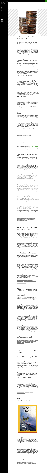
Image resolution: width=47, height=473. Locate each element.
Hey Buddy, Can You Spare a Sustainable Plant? (27, 228)
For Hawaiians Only (26, 219)
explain (33, 169)
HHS (19, 398)
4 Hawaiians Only (4, 1)
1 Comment (29, 354)
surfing (35, 463)
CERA (2, 8)
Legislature (19, 342)
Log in (2, 20)
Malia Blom (25, 40)
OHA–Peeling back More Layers (26, 351)
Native (23, 342)
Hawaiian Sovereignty (4, 12)
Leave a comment (29, 291)
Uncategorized (19, 349)
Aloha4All (2, 7)
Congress (29, 218)
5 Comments (29, 40)
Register (2, 19)
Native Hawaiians (25, 135)
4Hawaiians (25, 218)
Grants (21, 140)
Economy (18, 140)
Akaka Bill (18, 288)
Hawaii (34, 219)
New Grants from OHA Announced (26, 37)
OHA (29, 135)
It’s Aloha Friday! (24, 400)
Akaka (29, 340)
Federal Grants (20, 135)
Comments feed (3, 22)
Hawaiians (19, 220)
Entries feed (2, 21)
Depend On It (22, 142)
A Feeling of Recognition (27, 290)
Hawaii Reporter (3, 11)
